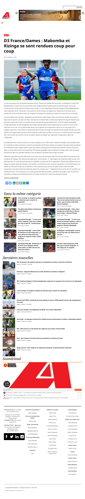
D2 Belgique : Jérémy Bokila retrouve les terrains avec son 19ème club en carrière (68, 232)
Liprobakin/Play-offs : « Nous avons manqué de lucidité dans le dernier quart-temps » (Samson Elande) (68, 211)
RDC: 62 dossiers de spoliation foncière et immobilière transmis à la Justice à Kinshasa (44, 262)
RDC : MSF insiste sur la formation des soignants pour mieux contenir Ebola (41, 329)
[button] (16, 13)
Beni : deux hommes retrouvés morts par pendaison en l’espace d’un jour (40, 338)
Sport (6, 35)
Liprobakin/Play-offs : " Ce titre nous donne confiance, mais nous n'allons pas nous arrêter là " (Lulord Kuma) (29, 221)
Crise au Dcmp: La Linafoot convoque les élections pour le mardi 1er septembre (29, 200)
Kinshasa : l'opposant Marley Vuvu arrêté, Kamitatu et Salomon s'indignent (41, 272)
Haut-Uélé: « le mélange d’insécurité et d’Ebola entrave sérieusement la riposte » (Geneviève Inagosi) (49, 319)
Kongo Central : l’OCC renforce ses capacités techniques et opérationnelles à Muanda (44, 348)
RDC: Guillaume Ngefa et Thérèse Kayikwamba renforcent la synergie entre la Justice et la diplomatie (49, 281)
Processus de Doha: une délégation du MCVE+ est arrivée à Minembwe (39, 310)
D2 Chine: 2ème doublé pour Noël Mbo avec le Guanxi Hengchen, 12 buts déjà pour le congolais (67, 245)
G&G (24, 490)
